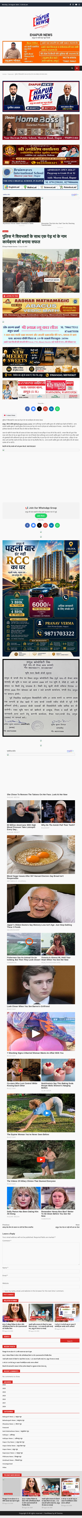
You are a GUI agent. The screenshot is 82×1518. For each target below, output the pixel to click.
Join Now (41, 516)
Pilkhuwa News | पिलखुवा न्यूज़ (11, 1456)
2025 (4, 1388)
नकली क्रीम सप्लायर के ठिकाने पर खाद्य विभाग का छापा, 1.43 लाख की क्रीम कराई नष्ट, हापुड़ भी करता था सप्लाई (41, 1313)
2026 (4, 1385)
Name (5, 1268)
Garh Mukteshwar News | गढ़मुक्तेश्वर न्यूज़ (15, 1431)
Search (7, 1336)
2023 (4, 1396)
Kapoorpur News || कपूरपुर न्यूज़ (12, 1453)
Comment (6, 1241)
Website (5, 1283)
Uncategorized (7, 1464)
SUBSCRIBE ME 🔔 (77, 68)
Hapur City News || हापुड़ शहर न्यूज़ (13, 1319)
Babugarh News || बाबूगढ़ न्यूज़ (38, 1317)
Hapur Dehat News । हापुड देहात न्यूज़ (13, 1446)
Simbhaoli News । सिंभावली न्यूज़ (12, 1460)
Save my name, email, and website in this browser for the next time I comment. (34, 1291)
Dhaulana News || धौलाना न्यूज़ (12, 1424)
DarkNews (48, 1513)
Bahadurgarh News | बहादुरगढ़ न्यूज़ (13, 1420)
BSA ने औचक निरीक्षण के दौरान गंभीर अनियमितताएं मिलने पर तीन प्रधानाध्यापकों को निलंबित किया (14, 1313)
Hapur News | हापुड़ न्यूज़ (10, 1449)
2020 (4, 1406)
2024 (4, 1392)
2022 (4, 1399)
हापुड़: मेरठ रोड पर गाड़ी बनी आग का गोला (68, 1226)
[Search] (72, 68)
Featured (5, 231)
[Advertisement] (41, 52)
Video (4, 1467)
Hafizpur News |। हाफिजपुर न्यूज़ (12, 1438)
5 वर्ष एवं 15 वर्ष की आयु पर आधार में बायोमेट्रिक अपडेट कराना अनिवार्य (67, 1313)
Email (5, 1275)
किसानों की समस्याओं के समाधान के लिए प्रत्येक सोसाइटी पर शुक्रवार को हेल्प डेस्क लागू (24, 1366)
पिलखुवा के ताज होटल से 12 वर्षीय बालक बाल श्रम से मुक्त (17, 1352)
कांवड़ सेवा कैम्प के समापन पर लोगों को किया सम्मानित (17, 1226)
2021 (4, 1403)
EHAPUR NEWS (41, 35)
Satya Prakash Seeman (11, 246)
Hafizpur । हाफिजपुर (8, 1435)
